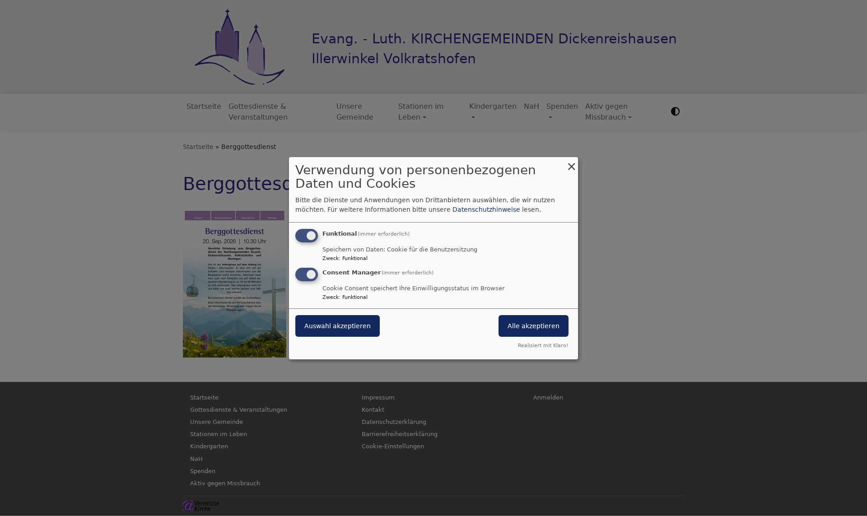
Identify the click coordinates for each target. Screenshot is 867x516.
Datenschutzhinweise (486, 209)
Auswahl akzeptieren (337, 326)
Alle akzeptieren (533, 326)
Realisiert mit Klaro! (543, 346)
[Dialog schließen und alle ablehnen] (571, 162)
